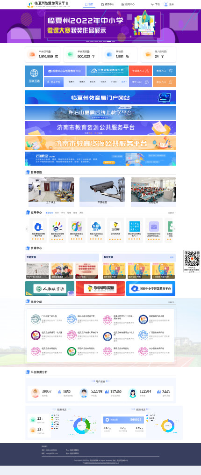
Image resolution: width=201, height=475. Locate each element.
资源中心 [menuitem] (109, 4)
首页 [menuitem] (90, 4)
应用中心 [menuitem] (129, 4)
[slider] (38, 239)
